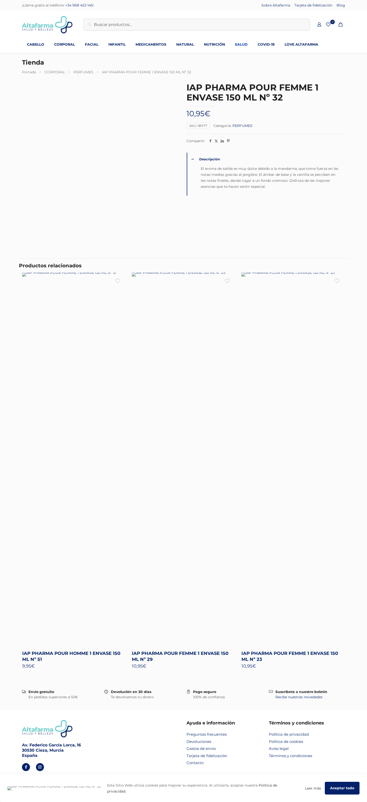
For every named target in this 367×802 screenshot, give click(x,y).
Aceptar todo (342, 788)
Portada (29, 72)
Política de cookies (286, 741)
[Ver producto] (118, 279)
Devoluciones (198, 741)
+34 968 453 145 (79, 5)
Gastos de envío (201, 748)
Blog (341, 5)
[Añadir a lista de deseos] (118, 290)
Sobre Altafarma (275, 5)
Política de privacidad (289, 734)
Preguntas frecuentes (206, 734)
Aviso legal (279, 748)
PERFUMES (83, 72)
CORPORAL (54, 72)
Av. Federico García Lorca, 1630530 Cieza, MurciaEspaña (51, 750)
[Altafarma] (47, 24)
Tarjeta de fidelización (313, 5)
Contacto (194, 762)
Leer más (313, 788)
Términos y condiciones (290, 755)
